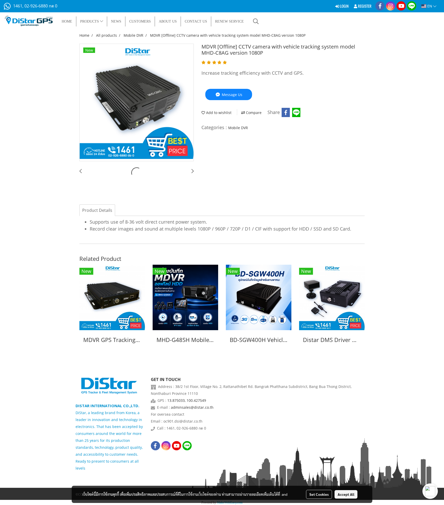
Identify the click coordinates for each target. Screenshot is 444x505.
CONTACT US (196, 21)
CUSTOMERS (140, 21)
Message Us (231, 94)
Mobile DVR (238, 127)
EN (429, 6)
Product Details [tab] (97, 210)
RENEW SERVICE (229, 21)
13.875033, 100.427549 (186, 400)
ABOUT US (168, 21)
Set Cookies (319, 494)
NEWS (116, 21)
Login (344, 6)
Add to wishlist (218, 112)
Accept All (346, 494)
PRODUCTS (90, 21)
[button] (256, 21)
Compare (253, 112)
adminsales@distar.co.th (192, 407)
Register (364, 6)
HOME (67, 21)
